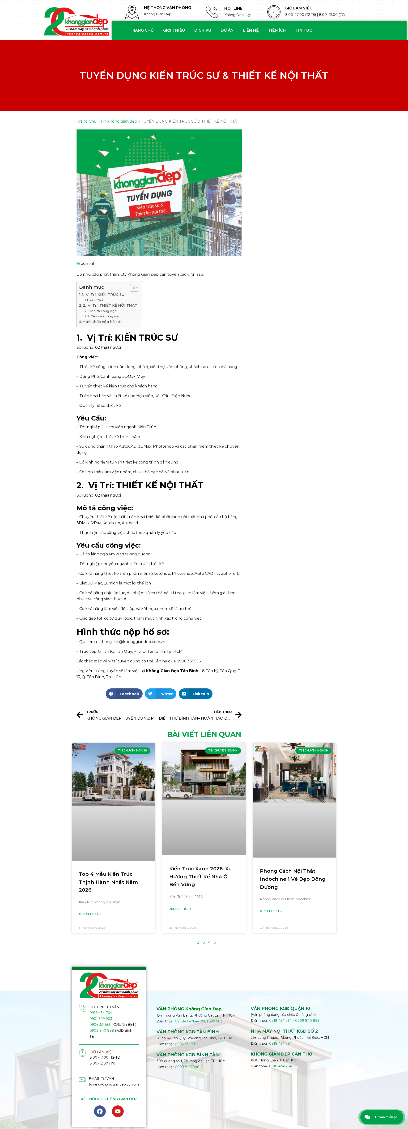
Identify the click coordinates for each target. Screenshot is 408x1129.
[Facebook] (100, 1111)
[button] (124, 693)
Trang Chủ (86, 121)
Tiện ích (277, 30)
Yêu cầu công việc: (106, 316)
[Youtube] (118, 1111)
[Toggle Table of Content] (132, 288)
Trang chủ (142, 30)
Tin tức (303, 30)
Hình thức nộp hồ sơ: (102, 321)
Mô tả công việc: (103, 311)
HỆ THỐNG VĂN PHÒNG (167, 7)
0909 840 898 (101, 1030)
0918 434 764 (100, 1013)
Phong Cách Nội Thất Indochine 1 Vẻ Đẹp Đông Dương (293, 879)
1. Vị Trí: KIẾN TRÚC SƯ (103, 294)
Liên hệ (251, 30)
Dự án (227, 30)
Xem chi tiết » (90, 914)
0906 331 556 (99, 1024)
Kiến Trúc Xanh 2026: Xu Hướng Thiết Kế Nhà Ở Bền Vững (200, 876)
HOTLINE (233, 8)
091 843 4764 (186, 1021)
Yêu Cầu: (96, 300)
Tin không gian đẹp (118, 121)
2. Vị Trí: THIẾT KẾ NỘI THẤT (110, 305)
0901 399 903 (100, 1019)
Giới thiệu (174, 30)
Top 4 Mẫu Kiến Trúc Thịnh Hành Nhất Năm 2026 (108, 882)
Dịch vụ (202, 30)
